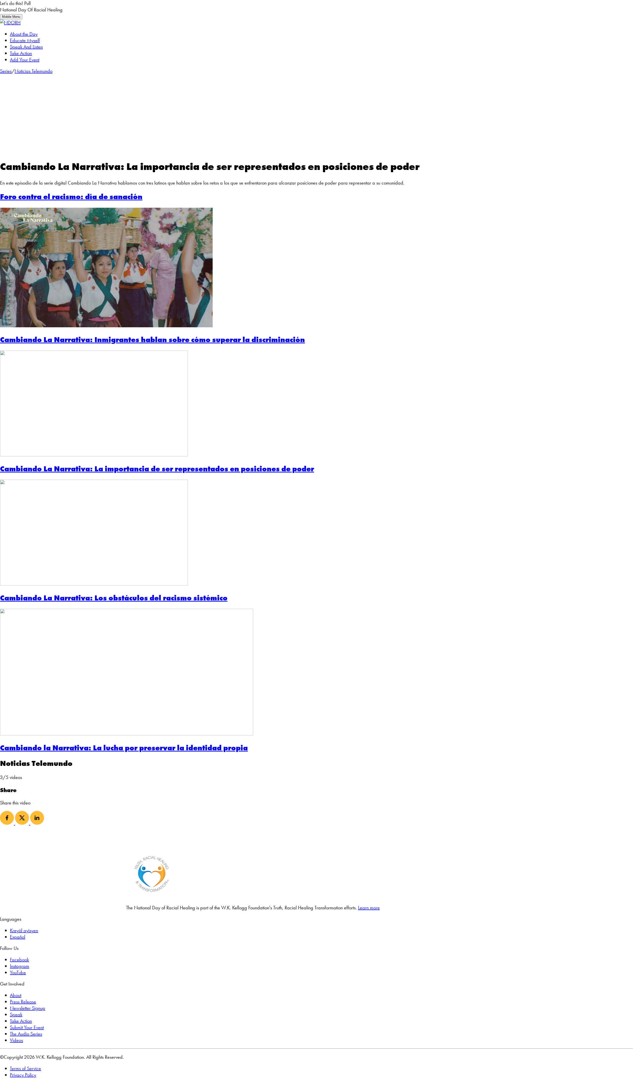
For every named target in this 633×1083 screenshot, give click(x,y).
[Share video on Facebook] (7, 823)
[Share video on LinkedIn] (37, 823)
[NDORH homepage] (10, 22)
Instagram (19, 966)
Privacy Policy (23, 1075)
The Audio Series (26, 1034)
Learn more (369, 907)
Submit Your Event (27, 1027)
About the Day (24, 34)
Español (17, 937)
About (15, 995)
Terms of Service (25, 1068)
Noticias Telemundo (33, 71)
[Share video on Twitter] (22, 823)
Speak (16, 1014)
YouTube (18, 972)
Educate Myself (25, 40)
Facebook (19, 959)
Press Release (23, 1001)
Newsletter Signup (27, 1008)
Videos (16, 1040)
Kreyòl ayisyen (24, 930)
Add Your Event (24, 59)
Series (6, 71)
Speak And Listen (26, 47)
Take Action (21, 53)
